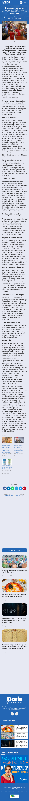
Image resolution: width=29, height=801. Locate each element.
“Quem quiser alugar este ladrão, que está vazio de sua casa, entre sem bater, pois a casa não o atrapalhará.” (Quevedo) (14, 646)
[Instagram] (17, 713)
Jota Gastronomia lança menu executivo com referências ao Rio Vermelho (21, 728)
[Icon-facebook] (12, 713)
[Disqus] (14, 522)
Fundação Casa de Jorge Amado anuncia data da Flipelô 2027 (21, 735)
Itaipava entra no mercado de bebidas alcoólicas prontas (7, 467)
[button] (21, 2)
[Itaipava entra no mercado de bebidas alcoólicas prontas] (7, 462)
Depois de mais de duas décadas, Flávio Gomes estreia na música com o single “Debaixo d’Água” (14, 620)
